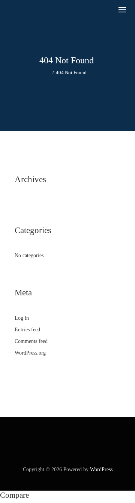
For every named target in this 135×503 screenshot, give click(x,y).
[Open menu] (122, 9)
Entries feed (27, 329)
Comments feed (31, 341)
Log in (22, 318)
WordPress (101, 469)
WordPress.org (30, 353)
